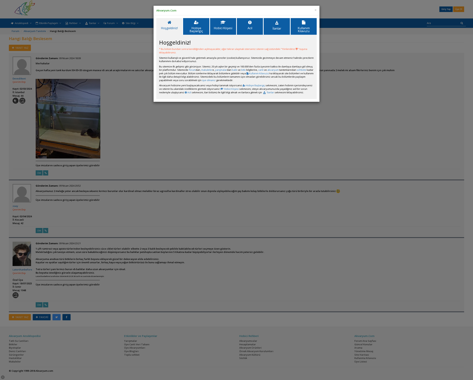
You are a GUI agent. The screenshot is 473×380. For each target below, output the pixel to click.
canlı (260, 69)
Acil (189, 92)
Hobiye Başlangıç (255, 85)
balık (234, 69)
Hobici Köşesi (231, 89)
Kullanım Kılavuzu (259, 73)
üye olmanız (209, 80)
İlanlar (270, 92)
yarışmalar (221, 69)
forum (192, 69)
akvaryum (273, 69)
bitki (243, 69)
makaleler (206, 69)
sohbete (301, 69)
